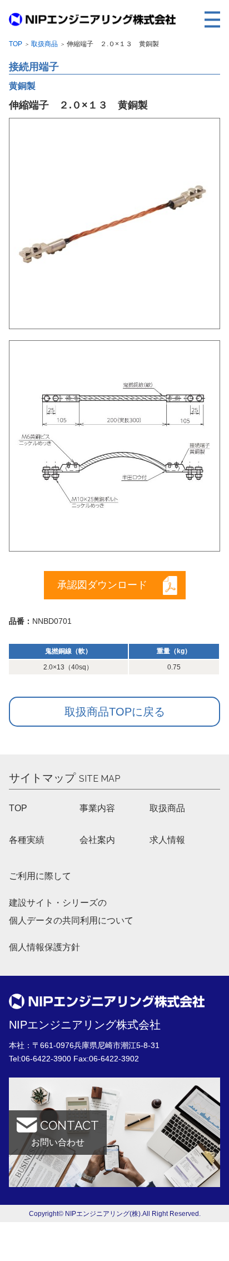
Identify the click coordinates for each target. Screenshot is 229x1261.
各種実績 (26, 840)
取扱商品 (44, 44)
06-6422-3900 (46, 1058)
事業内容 (97, 808)
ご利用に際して (40, 876)
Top (15, 44)
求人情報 (167, 840)
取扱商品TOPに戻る (114, 712)
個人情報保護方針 (44, 947)
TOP (18, 808)
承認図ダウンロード (102, 584)
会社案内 (97, 840)
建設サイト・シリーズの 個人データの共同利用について (71, 911)
